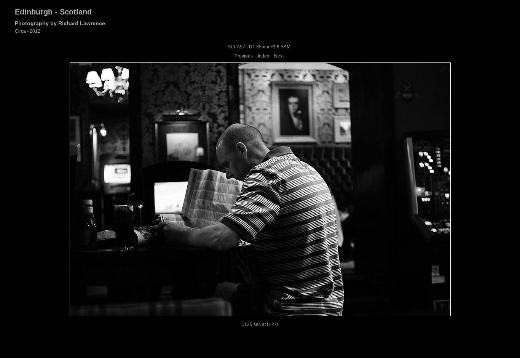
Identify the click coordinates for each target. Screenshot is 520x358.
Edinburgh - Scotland (53, 12)
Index (263, 56)
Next (279, 56)
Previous (243, 56)
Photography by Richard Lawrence (60, 23)
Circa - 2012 (27, 31)
